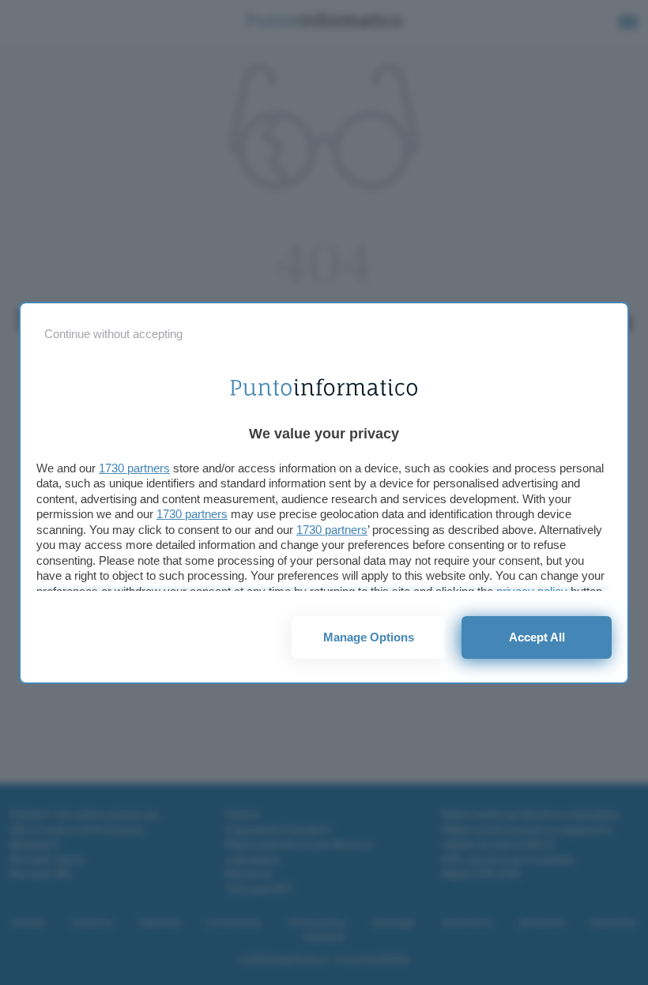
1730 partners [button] (134, 468)
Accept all (537, 637)
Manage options (368, 637)
